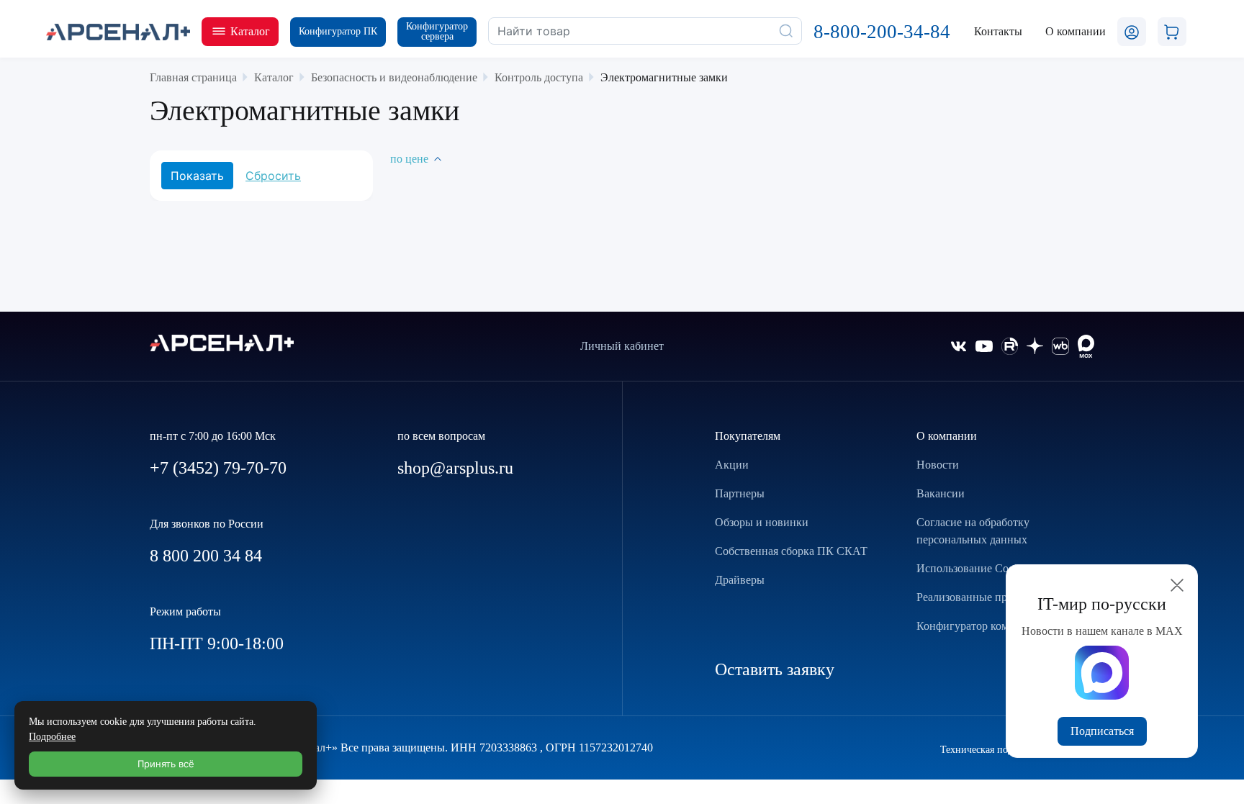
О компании (946, 436)
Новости (937, 465)
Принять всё (166, 763)
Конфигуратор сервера (437, 31)
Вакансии (940, 493)
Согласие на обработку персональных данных (972, 531)
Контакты (998, 31)
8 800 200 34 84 (206, 555)
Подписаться (1102, 731)
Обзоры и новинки (761, 522)
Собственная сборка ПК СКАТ (791, 551)
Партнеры (740, 493)
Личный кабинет (622, 346)
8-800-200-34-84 (881, 31)
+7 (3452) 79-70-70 (218, 468)
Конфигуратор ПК (338, 31)
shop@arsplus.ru (455, 468)
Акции (732, 465)
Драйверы (740, 580)
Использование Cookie (972, 568)
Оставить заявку (774, 669)
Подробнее (52, 736)
